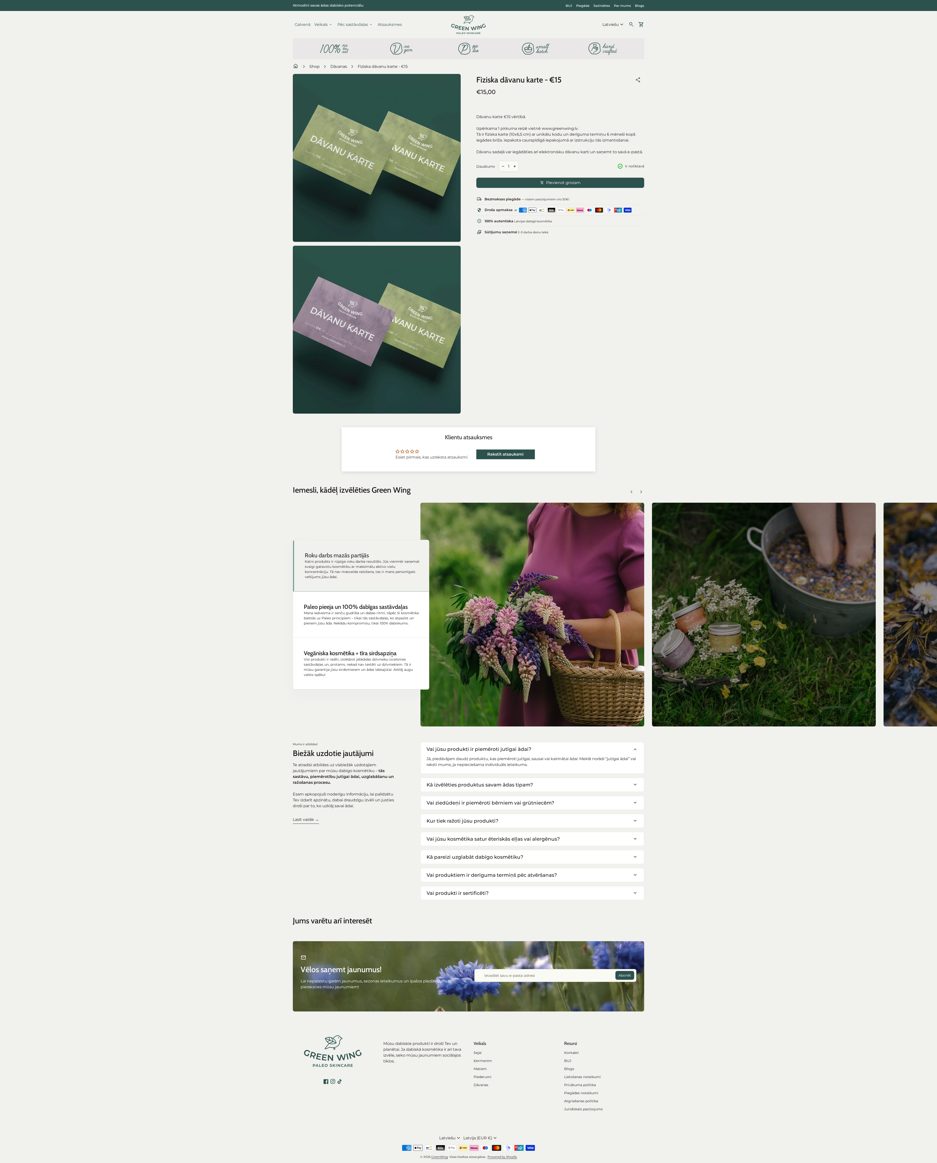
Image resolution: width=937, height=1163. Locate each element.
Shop (314, 66)
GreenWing (439, 1157)
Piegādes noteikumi (581, 1093)
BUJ (569, 6)
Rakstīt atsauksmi (505, 454)
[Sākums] (468, 24)
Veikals (323, 24)
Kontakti (571, 1053)
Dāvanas (338, 66)
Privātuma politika (580, 1085)
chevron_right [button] (641, 492)
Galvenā (302, 24)
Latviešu (613, 25)
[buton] (613, 25)
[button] (361, 566)
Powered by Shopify (502, 1157)
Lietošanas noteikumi (582, 1077)
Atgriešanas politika (581, 1101)
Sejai (478, 1053)
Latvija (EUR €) (480, 1138)
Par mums (622, 6)
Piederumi (482, 1077)
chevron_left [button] (631, 492)
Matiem (480, 1069)
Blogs (639, 6)
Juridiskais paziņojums (583, 1109)
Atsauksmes (390, 24)
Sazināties (601, 6)
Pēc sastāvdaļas (355, 24)
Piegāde (583, 6)
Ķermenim (483, 1061)
